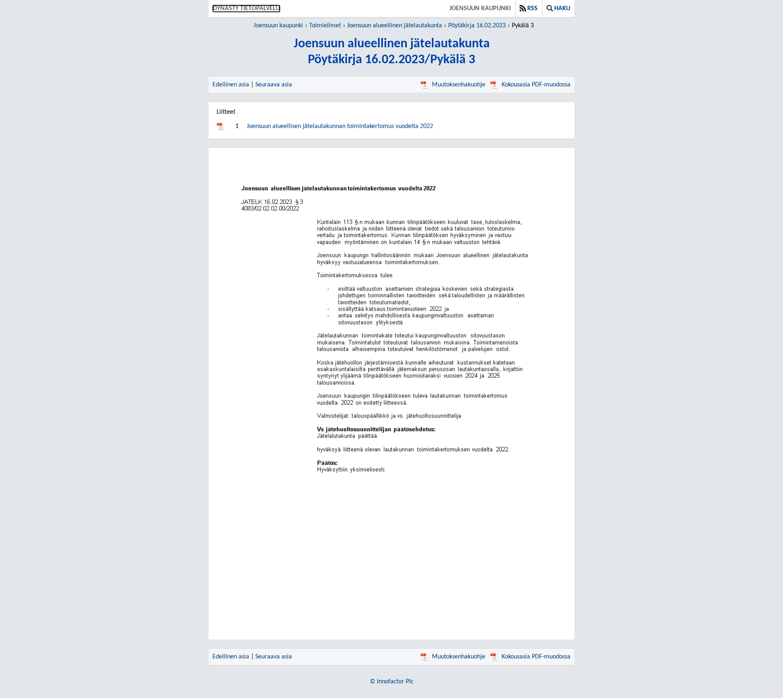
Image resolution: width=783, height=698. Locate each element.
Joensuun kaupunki (480, 8)
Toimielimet (325, 25)
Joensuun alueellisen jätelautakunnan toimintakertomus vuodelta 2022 (340, 126)
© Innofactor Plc (392, 681)
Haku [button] (562, 8)
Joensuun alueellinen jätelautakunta (394, 25)
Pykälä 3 (523, 25)
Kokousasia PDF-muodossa (536, 85)
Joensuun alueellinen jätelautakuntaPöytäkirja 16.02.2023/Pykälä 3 (392, 52)
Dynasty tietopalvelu (246, 8)
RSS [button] (532, 8)
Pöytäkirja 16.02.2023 (477, 25)
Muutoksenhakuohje (458, 85)
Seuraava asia (273, 85)
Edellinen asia (230, 85)
